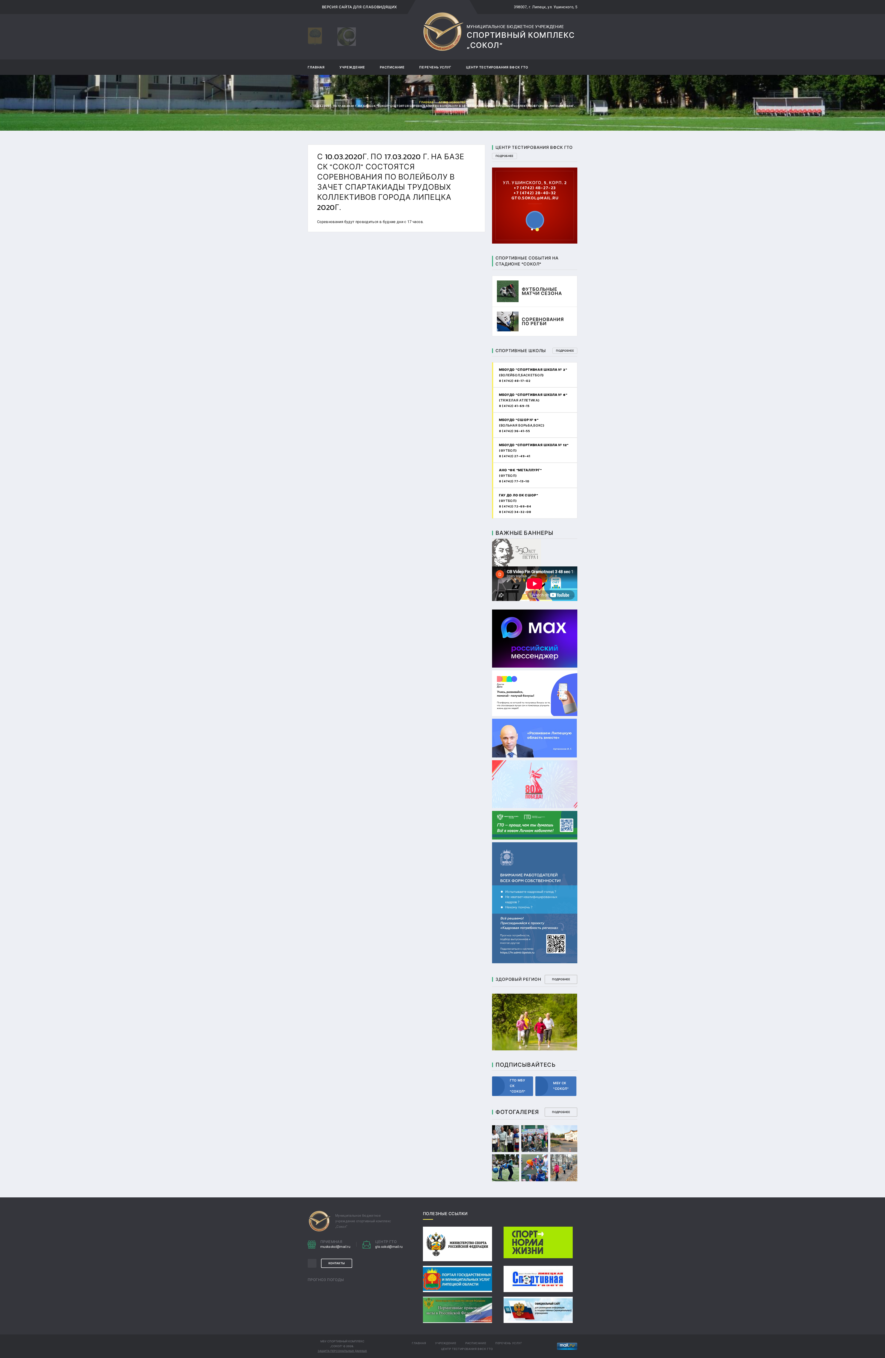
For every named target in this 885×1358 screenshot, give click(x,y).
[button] (532, 229)
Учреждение (352, 68)
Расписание (392, 68)
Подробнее (504, 156)
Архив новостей (452, 102)
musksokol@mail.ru (335, 1247)
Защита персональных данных (342, 1351)
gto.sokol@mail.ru (389, 1247)
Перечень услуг (435, 68)
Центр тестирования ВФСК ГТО (497, 68)
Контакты (336, 1263)
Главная (316, 68)
